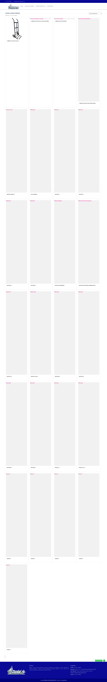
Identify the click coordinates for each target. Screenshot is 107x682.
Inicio (21, 6)
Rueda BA (9, 285)
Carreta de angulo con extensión (40, 21)
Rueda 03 (57, 194)
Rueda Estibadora (59, 285)
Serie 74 (9, 649)
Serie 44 (9, 558)
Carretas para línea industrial (87, 103)
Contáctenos (50, 6)
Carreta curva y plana (13, 40)
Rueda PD (57, 376)
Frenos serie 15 (11, 194)
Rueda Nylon (34, 376)
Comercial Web (64, 680)
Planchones (34, 194)
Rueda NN (9, 376)
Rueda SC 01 (82, 467)
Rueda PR (9, 467)
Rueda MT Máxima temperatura (87, 285)
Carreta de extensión (60, 21)
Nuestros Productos (40, 6)
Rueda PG (81, 376)
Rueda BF (33, 285)
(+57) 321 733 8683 (8, 1)
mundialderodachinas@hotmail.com (19, 1)
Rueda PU (33, 467)
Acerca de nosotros (29, 6)
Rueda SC (57, 467)
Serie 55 (81, 558)
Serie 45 (33, 558)
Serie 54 (57, 558)
